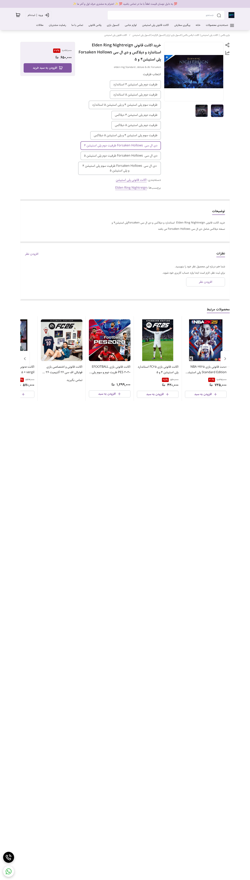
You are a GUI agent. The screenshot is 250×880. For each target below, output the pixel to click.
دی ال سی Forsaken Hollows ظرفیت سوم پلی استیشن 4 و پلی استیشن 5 (119, 168)
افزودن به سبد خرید (45, 67)
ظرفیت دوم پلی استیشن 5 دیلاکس (136, 125)
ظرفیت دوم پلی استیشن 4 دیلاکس (136, 115)
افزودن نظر (31, 254)
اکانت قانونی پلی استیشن (115, 35)
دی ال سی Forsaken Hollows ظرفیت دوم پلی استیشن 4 (120, 145)
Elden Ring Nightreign (131, 187)
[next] (24, 359)
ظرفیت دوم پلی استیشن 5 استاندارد (135, 94)
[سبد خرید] (18, 15)
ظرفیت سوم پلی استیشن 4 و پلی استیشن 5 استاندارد (124, 104)
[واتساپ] (8, 871)
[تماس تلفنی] (8, 857)
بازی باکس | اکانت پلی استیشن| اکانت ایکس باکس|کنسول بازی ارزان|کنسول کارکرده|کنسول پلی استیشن (181, 35)
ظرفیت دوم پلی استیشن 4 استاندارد (135, 84)
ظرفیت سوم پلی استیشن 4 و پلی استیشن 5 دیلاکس (125, 135)
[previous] (225, 359)
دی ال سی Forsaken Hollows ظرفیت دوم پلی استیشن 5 (120, 155)
